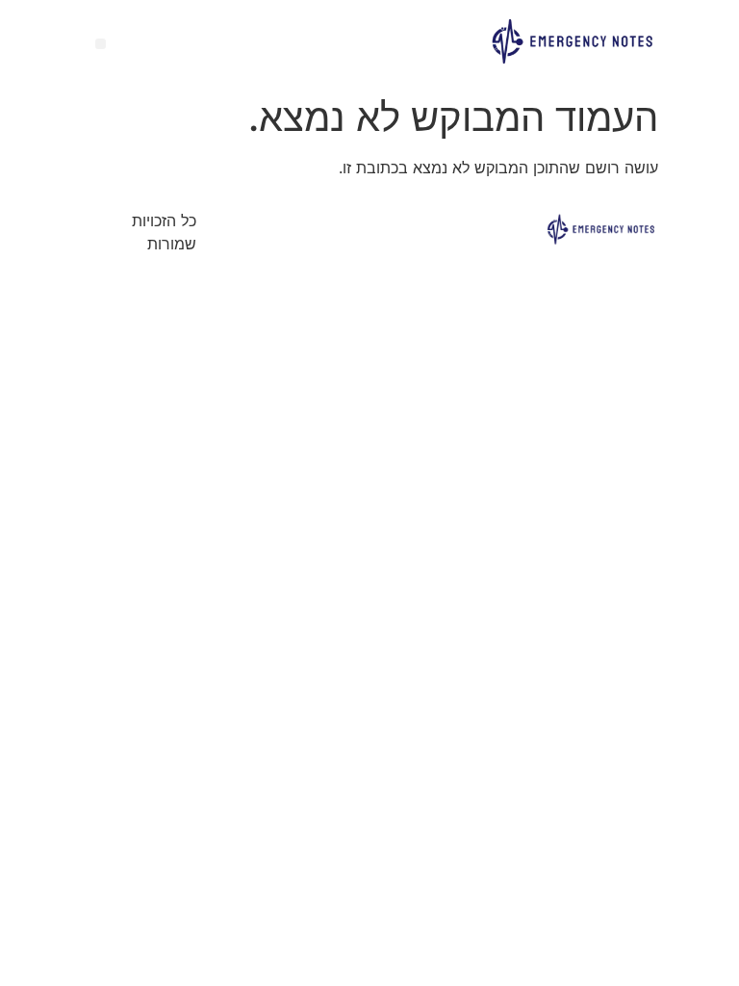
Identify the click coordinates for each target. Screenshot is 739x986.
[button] (100, 44)
